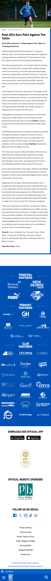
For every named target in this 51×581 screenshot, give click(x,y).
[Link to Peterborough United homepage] (11, 577)
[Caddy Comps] (43, 364)
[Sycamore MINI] (34, 336)
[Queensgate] (43, 375)
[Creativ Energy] (25, 414)
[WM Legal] (8, 375)
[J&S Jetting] (25, 353)
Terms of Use (25, 532)
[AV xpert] (8, 395)
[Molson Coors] (43, 353)
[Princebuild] (8, 314)
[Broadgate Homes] (25, 404)
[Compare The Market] (43, 314)
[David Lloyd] (25, 365)
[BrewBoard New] (43, 395)
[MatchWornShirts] (25, 395)
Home (2, 571)
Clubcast (40, 566)
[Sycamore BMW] (17, 336)
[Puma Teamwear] (14, 296)
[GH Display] (25, 314)
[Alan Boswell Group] (8, 353)
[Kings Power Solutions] (37, 296)
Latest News (9, 571)
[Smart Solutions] (8, 326)
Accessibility (25, 545)
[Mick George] (37, 284)
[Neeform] (8, 385)
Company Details (25, 550)
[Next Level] (25, 326)
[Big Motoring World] (43, 404)
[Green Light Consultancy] (25, 375)
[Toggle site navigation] (3, 577)
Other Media (24, 566)
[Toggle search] (46, 577)
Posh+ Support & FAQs (25, 541)
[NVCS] (43, 385)
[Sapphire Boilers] (25, 385)
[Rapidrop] (8, 415)
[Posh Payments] (8, 404)
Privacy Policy (26, 527)
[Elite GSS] (8, 364)
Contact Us (25, 554)
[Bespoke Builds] (43, 326)
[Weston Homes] (14, 284)
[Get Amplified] (43, 415)
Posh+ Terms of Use (25, 536)
